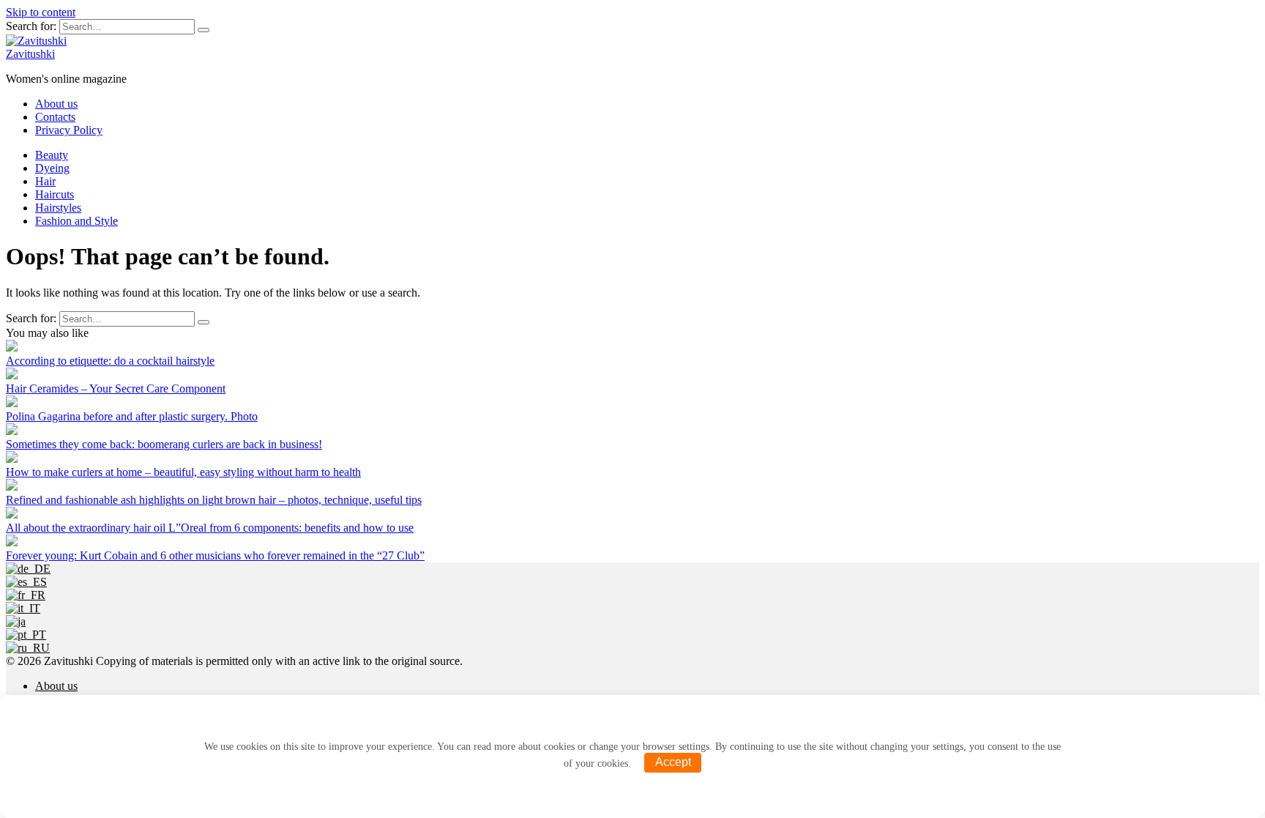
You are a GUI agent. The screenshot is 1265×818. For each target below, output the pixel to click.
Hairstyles (58, 207)
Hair (45, 181)
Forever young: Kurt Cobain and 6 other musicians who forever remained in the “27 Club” (215, 555)
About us (56, 103)
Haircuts (54, 194)
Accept (673, 762)
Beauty (51, 155)
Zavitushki (30, 54)
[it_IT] (23, 608)
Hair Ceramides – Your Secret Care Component (115, 388)
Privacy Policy (68, 130)
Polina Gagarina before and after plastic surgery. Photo (132, 416)
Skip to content (40, 12)
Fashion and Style (76, 221)
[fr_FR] (25, 595)
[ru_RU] (28, 648)
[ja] (16, 621)
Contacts (55, 117)
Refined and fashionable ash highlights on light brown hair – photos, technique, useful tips (214, 500)
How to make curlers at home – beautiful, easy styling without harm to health (183, 472)
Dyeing (52, 168)
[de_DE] (28, 568)
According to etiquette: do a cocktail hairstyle (110, 360)
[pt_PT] (26, 634)
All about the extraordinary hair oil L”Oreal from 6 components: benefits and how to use (210, 527)
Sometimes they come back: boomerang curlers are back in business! (164, 444)
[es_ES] (26, 582)
